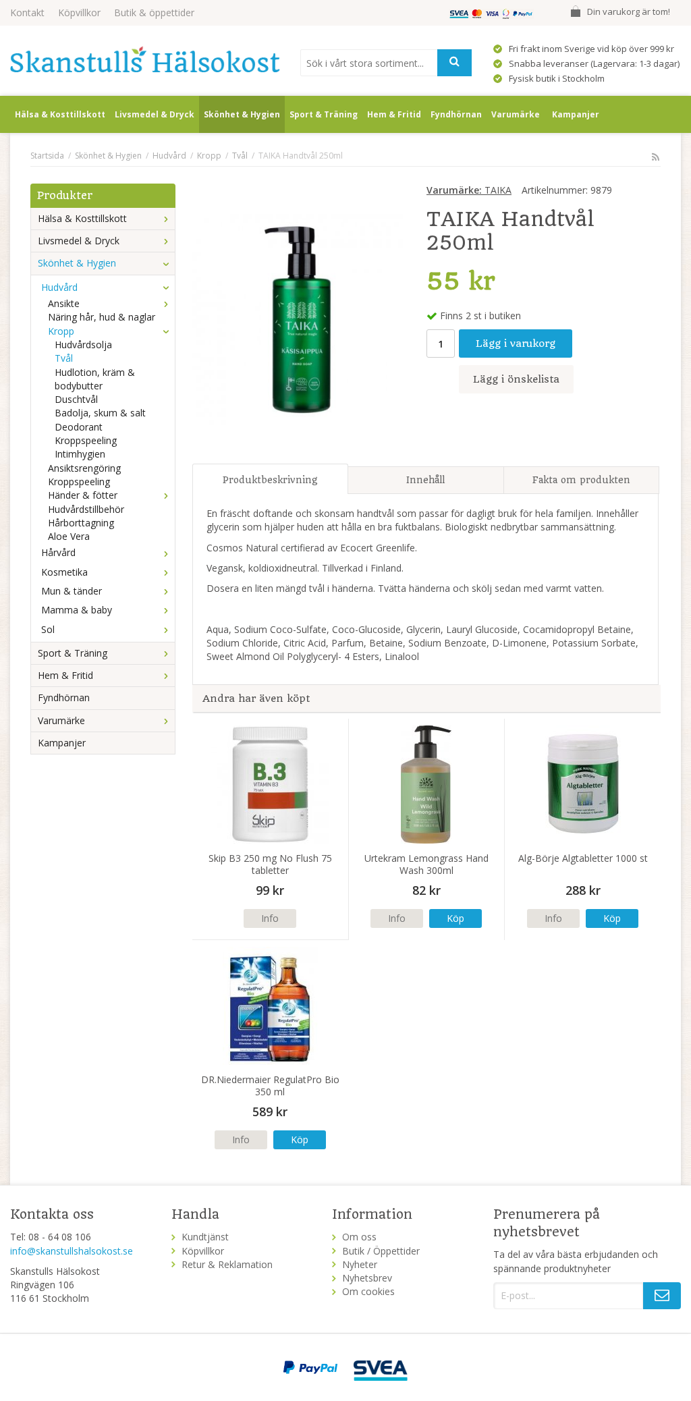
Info (270, 918)
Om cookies (368, 1291)
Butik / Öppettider (381, 1250)
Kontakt (27, 12)
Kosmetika (64, 572)
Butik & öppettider (154, 12)
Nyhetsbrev (367, 1277)
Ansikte (64, 303)
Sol (48, 629)
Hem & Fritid (394, 114)
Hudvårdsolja (83, 344)
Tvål (64, 358)
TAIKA (469, 190)
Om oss (359, 1236)
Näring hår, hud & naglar (101, 316)
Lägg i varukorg (515, 343)
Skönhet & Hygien (242, 114)
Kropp (61, 331)
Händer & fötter (82, 495)
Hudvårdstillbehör (86, 509)
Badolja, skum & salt (100, 412)
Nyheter (359, 1264)
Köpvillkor (79, 12)
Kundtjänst (205, 1236)
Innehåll (425, 479)
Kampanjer (575, 114)
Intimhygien (80, 453)
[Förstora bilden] (297, 318)
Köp (455, 918)
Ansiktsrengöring (84, 468)
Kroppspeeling (86, 440)
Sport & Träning (323, 114)
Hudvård (59, 287)
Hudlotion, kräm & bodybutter (95, 379)
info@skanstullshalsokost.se (71, 1250)
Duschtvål (76, 399)
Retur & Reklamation (227, 1264)
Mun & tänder (71, 590)
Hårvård (58, 552)
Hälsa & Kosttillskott (60, 114)
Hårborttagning (81, 522)
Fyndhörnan (456, 114)
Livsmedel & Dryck (154, 114)
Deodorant (79, 426)
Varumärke (515, 114)
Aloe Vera (69, 536)
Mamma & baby (76, 609)
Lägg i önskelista (516, 379)
